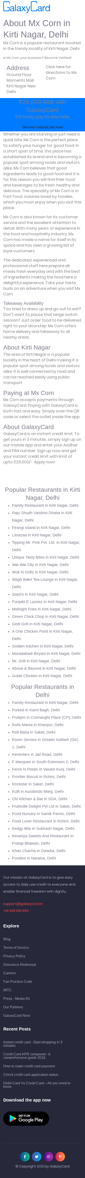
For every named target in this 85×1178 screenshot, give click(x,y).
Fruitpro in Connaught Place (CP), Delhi (46, 717)
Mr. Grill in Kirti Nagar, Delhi (36, 661)
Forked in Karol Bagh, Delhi (36, 710)
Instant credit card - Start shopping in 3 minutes (32, 1044)
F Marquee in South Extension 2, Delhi (45, 762)
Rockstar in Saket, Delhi (33, 784)
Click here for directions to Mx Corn (61, 72)
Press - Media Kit (16, 998)
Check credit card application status (30, 1074)
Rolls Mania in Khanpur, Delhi (37, 725)
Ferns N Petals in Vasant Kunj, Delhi (43, 769)
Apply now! (44, 462)
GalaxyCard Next (16, 1015)
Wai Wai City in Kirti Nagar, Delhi (40, 565)
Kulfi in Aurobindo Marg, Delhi (38, 791)
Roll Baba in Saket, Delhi (33, 732)
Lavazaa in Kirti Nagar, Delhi (36, 535)
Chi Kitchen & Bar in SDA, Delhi (39, 799)
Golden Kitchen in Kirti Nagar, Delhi (42, 646)
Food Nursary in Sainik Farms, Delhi (43, 814)
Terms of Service (16, 947)
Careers (9, 973)
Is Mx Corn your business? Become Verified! (37, 58)
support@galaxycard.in (23, 903)
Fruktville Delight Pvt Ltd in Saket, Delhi (46, 806)
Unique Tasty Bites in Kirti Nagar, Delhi (45, 557)
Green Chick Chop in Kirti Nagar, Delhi (45, 616)
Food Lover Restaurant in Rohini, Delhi (46, 821)
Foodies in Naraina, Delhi (34, 858)
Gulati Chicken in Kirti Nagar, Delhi (42, 676)
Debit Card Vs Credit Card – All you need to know (36, 1084)
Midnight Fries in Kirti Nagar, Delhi (41, 609)
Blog (6, 939)
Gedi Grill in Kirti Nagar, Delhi (37, 624)
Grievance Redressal (19, 964)
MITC (7, 990)
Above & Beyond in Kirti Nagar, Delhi (44, 668)
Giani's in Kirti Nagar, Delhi (35, 594)
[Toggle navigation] (56, 7)
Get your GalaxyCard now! (42, 127)
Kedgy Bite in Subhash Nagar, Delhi (43, 828)
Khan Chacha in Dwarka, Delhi (38, 851)
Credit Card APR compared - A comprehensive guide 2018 (26, 1056)
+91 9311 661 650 (16, 910)
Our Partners (13, 1007)
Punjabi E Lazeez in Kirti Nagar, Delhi (44, 602)
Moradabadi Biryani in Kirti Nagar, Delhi (46, 653)
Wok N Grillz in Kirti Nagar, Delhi (40, 572)
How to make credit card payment (29, 1066)
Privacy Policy (14, 956)
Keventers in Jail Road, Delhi (37, 754)
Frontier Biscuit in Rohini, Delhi (39, 777)
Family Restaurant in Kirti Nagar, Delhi (45, 505)
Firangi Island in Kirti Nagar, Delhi (41, 527)
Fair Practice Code (17, 981)
